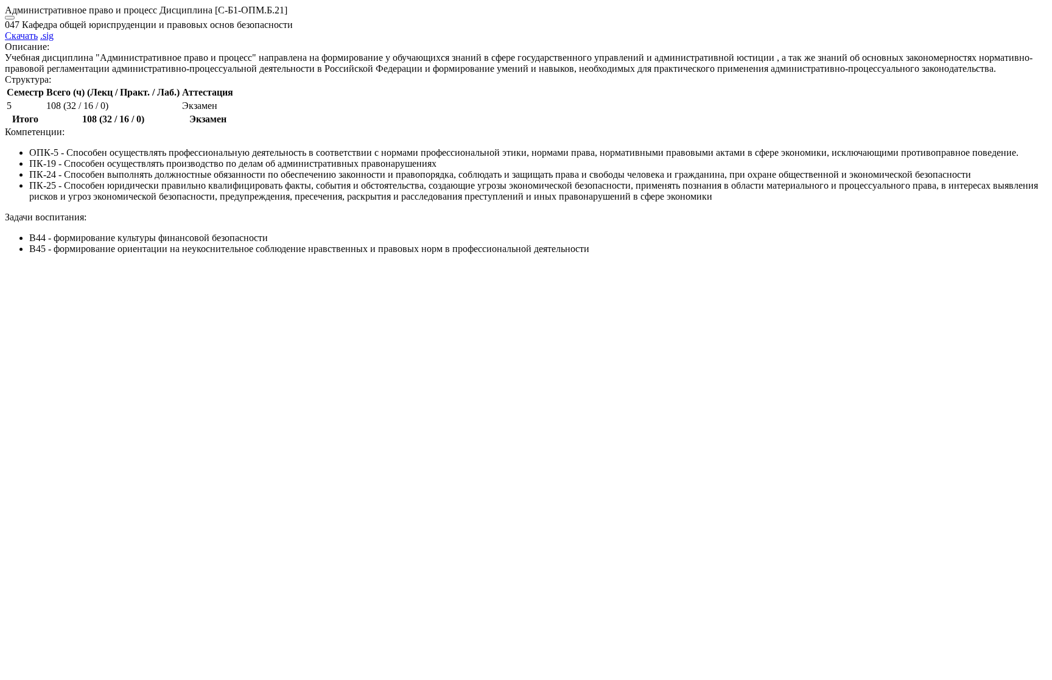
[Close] (10, 17)
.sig (47, 35)
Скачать (21, 35)
